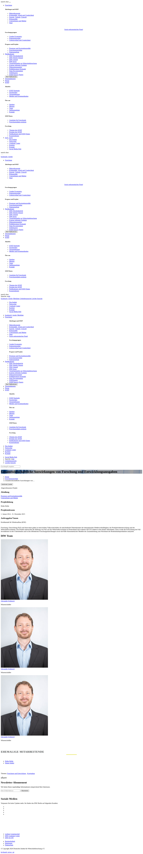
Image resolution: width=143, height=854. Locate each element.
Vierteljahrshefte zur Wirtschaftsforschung (23, 63)
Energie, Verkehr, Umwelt (17, 17)
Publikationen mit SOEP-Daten (19, 134)
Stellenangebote (14, 110)
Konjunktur (31, 773)
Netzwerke (12, 141)
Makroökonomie (14, 13)
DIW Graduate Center (12, 836)
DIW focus (13, 61)
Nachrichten (13, 92)
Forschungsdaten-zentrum (17, 122)
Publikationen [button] (9, 54)
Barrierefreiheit (10, 841)
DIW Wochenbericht (16, 56)
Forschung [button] (8, 5)
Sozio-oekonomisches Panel (73, 29)
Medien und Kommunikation (18, 96)
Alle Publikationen (11, 77)
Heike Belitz (9, 761)
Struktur (12, 104)
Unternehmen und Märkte (17, 21)
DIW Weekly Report (16, 58)
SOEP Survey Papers (16, 75)
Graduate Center (14, 143)
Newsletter (4, 794)
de (9, 296)
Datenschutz (9, 845)
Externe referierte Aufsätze (18, 65)
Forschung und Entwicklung (16, 773)
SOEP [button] (7, 82)
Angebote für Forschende (17, 120)
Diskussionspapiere (15, 67)
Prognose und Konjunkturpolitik (20, 48)
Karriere (12, 145)
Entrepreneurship (15, 38)
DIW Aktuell (13, 60)
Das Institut (13, 139)
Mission (11, 106)
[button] (5, 2)
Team (11, 108)
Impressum (8, 843)
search (3, 2)
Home (7, 477)
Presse (7, 80)
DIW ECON (9, 838)
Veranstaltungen (10, 79)
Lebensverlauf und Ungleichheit (19, 40)
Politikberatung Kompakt (17, 69)
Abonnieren (24, 790)
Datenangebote (14, 52)
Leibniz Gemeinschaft (12, 834)
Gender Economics (15, 36)
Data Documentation (16, 71)
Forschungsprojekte (15, 50)
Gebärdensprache (11, 461)
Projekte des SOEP (15, 132)
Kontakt (12, 112)
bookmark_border (7, 157)
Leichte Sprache (10, 463)
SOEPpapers (13, 73)
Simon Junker (9, 763)
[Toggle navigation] (10, 2)
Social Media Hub (15, 149)
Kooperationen (14, 136)
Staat (10, 23)
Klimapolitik (13, 19)
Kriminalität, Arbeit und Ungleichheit (21, 15)
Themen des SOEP (15, 130)
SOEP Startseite (14, 91)
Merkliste (14, 315)
